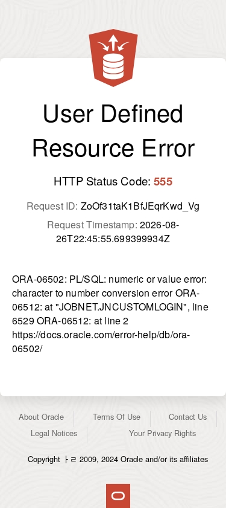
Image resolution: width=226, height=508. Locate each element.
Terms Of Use (116, 416)
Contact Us (188, 416)
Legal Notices (54, 433)
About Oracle (41, 416)
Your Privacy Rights (162, 433)
